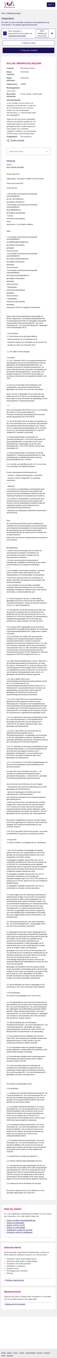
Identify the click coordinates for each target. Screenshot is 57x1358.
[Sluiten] (52, 33)
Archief (3, 1355)
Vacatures (47, 1352)
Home (3, 13)
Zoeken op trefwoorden (15, 1223)
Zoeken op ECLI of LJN (16, 1225)
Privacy (16, 1352)
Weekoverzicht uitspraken (15, 1304)
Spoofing (40, 1352)
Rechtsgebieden (13, 88)
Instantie (10, 68)
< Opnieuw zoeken (28, 43)
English (3, 1352)
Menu (50, 5)
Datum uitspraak (10, 73)
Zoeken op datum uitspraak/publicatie (21, 1220)
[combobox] (28, 151)
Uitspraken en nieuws (14, 13)
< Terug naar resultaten (28, 50)
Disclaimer (10, 1355)
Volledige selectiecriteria (14, 1280)
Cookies (21, 1352)
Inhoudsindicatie (13, 100)
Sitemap (9, 1352)
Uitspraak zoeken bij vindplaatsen (19, 1232)
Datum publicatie (11, 79)
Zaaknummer (12, 84)
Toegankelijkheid (30, 1352)
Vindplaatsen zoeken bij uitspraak (19, 1230)
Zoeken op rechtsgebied (16, 1228)
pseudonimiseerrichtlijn (17, 36)
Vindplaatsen (12, 137)
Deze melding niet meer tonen (42, 33)
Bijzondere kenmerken (11, 95)
